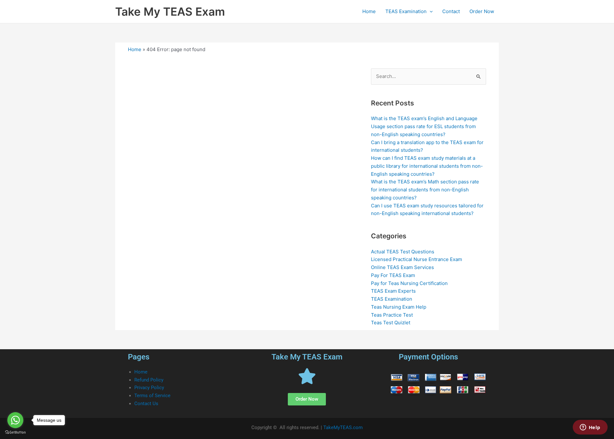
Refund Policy (148, 380)
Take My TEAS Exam (170, 11)
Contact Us (146, 403)
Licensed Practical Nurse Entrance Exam (416, 259)
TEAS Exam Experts (393, 291)
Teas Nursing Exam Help (398, 307)
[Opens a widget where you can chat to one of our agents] (590, 428)
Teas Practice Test (392, 315)
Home (369, 11)
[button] (430, 11)
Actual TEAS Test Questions (402, 252)
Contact (451, 11)
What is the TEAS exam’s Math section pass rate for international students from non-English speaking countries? (425, 190)
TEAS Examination (406, 11)
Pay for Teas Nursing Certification (409, 283)
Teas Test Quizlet (390, 323)
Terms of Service (152, 395)
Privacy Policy (149, 387)
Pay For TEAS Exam (393, 275)
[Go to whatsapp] (15, 420)
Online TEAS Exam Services (402, 267)
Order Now (481, 11)
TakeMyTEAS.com (343, 427)
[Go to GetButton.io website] (15, 432)
